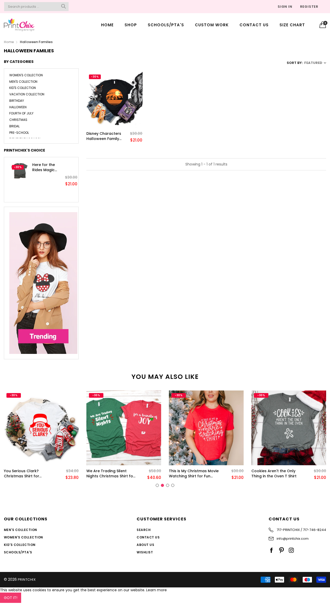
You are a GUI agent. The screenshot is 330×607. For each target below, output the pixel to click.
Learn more (156, 590)
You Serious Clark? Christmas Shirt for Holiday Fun (21, 474)
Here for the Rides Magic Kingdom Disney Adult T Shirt (47, 167)
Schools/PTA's (166, 25)
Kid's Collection (22, 88)
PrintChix (27, 579)
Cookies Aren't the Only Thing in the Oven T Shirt (273, 474)
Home (107, 25)
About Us (145, 545)
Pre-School (19, 132)
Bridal (14, 126)
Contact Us (254, 25)
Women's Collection (26, 75)
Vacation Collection (26, 94)
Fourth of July (21, 113)
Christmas (18, 120)
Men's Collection (23, 81)
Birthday (16, 100)
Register (309, 6)
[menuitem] (107, 24)
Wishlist (145, 552)
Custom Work (212, 25)
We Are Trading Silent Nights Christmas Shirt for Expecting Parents (110, 474)
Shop (131, 25)
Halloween (18, 107)
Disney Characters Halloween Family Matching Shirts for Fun (104, 136)
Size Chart (292, 25)
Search (144, 530)
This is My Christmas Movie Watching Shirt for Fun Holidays (194, 474)
